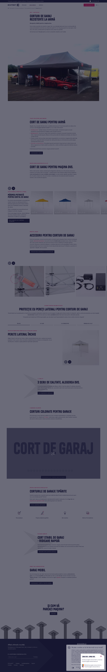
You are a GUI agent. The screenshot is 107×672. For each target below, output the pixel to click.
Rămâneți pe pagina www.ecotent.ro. (92, 665)
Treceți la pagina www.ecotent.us (92, 666)
